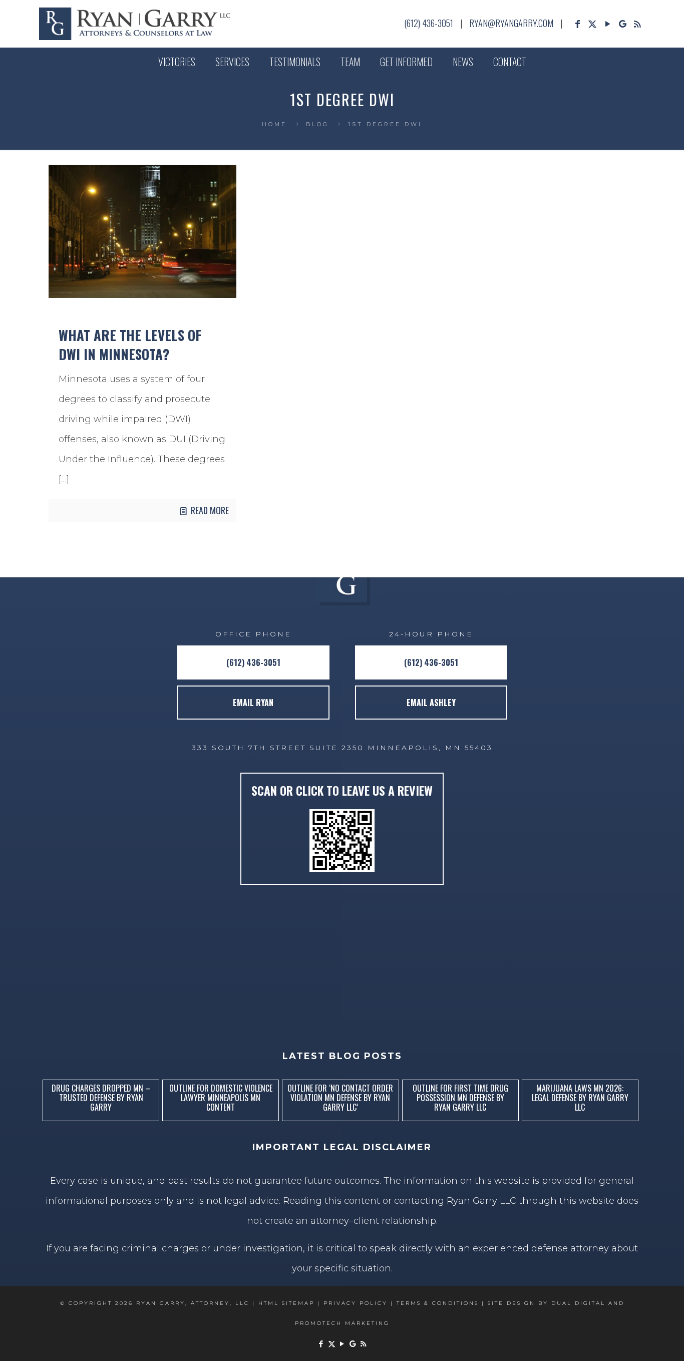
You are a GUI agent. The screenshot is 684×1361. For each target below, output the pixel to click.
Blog (317, 124)
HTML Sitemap (286, 1303)
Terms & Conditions (438, 1303)
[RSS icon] (637, 24)
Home (274, 124)
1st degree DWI (385, 124)
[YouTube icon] (607, 24)
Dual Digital (578, 1303)
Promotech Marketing (342, 1323)
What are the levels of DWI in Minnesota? (130, 344)
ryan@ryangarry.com (511, 23)
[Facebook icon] (577, 24)
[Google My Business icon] (622, 24)
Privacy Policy (355, 1303)
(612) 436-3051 (428, 23)
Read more (210, 510)
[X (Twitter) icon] (592, 24)
